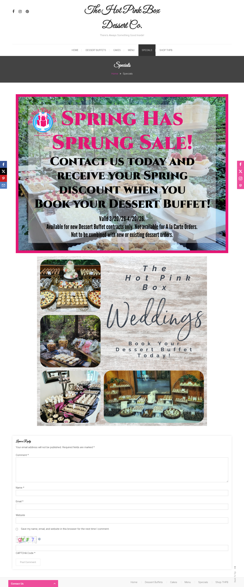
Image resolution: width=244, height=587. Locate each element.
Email (19, 501)
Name (20, 487)
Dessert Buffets (96, 50)
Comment (22, 455)
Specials (147, 50)
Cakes (117, 50)
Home (75, 50)
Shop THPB (166, 50)
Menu (131, 50)
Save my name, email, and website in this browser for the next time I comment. (65, 528)
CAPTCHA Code (25, 553)
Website (20, 515)
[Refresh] (39, 538)
